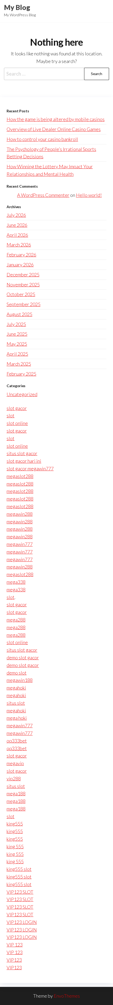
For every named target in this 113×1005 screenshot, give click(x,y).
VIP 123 (15, 945)
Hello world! (89, 195)
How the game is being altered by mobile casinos (56, 119)
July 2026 (16, 215)
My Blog (17, 7)
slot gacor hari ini (24, 461)
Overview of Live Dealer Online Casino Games (54, 129)
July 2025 (16, 324)
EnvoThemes (67, 996)
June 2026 (17, 225)
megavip (15, 763)
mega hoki (17, 718)
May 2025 (17, 344)
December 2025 (23, 274)
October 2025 (21, 294)
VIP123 (14, 960)
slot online (17, 423)
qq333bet (17, 741)
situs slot (16, 703)
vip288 (14, 778)
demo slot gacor (23, 657)
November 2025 (23, 284)
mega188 (16, 793)
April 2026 (17, 235)
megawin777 (20, 544)
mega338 (16, 582)
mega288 (16, 620)
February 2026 (21, 254)
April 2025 (17, 354)
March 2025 (19, 364)
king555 (15, 824)
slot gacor (17, 408)
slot (10, 415)
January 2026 (20, 264)
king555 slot (19, 869)
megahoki (16, 688)
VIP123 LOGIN (22, 922)
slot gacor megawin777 (30, 468)
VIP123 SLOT (20, 892)
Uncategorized (22, 394)
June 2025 (17, 334)
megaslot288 (20, 476)
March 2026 (19, 245)
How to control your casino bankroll (42, 139)
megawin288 (20, 514)
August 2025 (19, 314)
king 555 (15, 846)
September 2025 (23, 304)
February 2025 (21, 374)
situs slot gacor (22, 453)
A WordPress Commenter (43, 195)
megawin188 (20, 680)
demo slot (17, 673)
